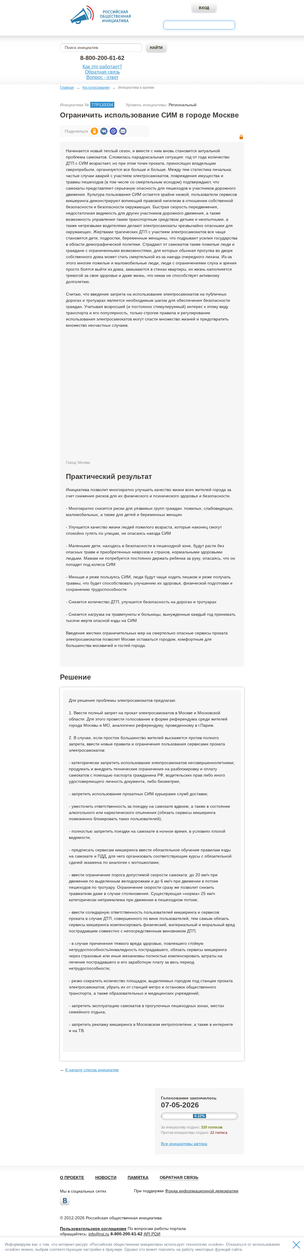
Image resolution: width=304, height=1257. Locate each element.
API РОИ (152, 1233)
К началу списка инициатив (91, 1069)
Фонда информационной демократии (201, 1190)
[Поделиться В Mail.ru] (113, 131)
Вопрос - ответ (102, 77)
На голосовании (96, 87)
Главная (67, 87)
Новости (105, 1177)
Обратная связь (102, 71)
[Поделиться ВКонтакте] (104, 131)
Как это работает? (102, 66)
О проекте (72, 1177)
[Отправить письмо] (123, 131)
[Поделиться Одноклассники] (94, 131)
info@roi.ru (98, 1233)
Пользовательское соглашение (93, 1228)
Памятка (138, 1177)
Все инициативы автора (184, 1143)
